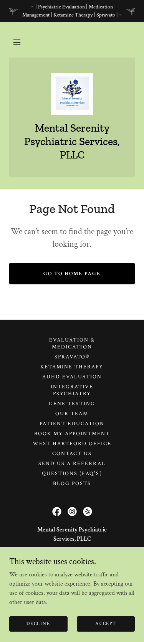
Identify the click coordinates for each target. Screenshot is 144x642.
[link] (72, 94)
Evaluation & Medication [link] (72, 343)
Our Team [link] (71, 413)
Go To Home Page (72, 273)
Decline (38, 624)
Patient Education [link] (72, 423)
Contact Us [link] (72, 453)
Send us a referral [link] (71, 463)
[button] (17, 42)
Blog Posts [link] (72, 483)
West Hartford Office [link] (72, 443)
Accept (105, 624)
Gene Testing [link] (72, 403)
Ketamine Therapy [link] (71, 366)
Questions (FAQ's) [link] (72, 473)
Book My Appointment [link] (72, 433)
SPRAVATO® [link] (72, 356)
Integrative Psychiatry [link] (72, 390)
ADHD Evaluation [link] (72, 376)
